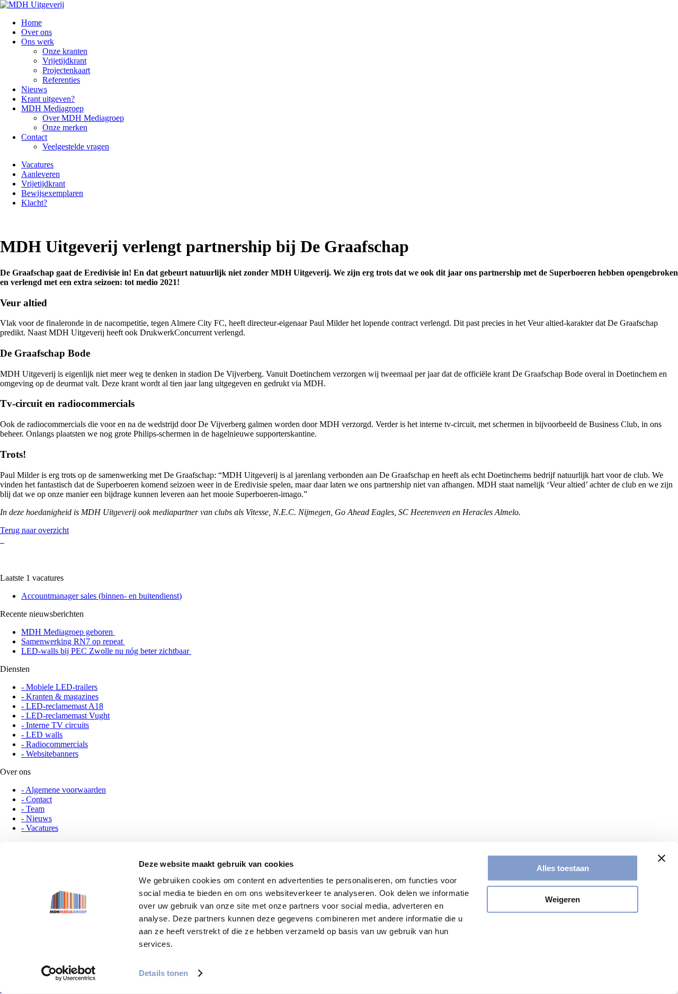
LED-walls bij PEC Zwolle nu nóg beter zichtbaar (106, 650)
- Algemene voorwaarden (63, 789)
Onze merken (64, 127)
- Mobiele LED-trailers (59, 686)
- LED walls (42, 734)
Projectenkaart (66, 70)
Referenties (61, 79)
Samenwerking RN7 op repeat (73, 641)
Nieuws (34, 89)
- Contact (36, 799)
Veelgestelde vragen (75, 146)
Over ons (36, 32)
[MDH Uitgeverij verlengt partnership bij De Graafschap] (1, 539)
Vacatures (37, 164)
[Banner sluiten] (661, 858)
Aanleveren (40, 174)
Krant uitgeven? (48, 98)
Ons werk (37, 41)
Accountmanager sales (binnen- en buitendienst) (101, 595)
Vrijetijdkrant (64, 60)
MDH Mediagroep (52, 108)
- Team (32, 808)
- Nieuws (36, 818)
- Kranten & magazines (60, 696)
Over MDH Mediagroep (83, 117)
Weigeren (562, 898)
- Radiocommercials (54, 744)
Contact (34, 136)
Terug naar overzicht (34, 530)
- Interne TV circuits (55, 725)
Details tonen (163, 973)
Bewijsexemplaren (52, 193)
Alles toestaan (563, 868)
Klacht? (34, 202)
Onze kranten (64, 51)
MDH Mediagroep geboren (68, 631)
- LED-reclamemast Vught (65, 715)
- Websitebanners (49, 753)
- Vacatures (39, 827)
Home (31, 22)
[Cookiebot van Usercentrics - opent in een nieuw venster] (68, 973)
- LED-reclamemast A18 (62, 706)
